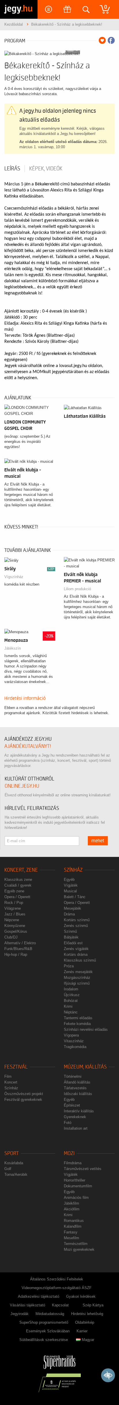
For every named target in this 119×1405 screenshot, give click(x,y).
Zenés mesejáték (78, 972)
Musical (70, 891)
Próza (69, 966)
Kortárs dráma (76, 954)
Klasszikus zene (18, 879)
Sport (11, 1153)
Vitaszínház (74, 1041)
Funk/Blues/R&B (18, 949)
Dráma (69, 914)
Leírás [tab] (12, 168)
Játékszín (12, 648)
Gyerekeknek (75, 1117)
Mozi (69, 1153)
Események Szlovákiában (48, 1331)
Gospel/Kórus (15, 931)
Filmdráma (72, 1163)
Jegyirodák (19, 1314)
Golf (7, 1169)
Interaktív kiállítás (79, 1111)
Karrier (82, 1331)
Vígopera (71, 1035)
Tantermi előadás (78, 1018)
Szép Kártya (93, 1305)
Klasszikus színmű (80, 960)
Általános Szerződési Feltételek (56, 1279)
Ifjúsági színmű (77, 983)
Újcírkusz (72, 995)
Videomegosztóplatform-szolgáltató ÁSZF (57, 1288)
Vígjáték (71, 885)
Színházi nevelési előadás (86, 1029)
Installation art (76, 1128)
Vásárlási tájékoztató (27, 1305)
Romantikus (74, 1220)
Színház (73, 870)
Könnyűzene (14, 925)
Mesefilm (71, 1238)
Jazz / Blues (14, 914)
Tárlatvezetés (75, 1088)
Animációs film (76, 1197)
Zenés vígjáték (76, 949)
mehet (97, 840)
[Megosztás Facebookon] (111, 40)
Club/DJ (11, 937)
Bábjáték (71, 937)
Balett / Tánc (74, 897)
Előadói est (73, 943)
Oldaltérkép (84, 1322)
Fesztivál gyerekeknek (23, 1099)
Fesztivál (16, 1067)
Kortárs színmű (77, 920)
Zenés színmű (76, 925)
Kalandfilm (72, 1226)
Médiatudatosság (50, 1314)
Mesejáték (72, 908)
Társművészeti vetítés (82, 1169)
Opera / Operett (17, 897)
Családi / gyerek (17, 885)
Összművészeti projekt (23, 1094)
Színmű (70, 931)
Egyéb (69, 879)
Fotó (67, 1122)
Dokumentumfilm (78, 1186)
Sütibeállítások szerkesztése (43, 1340)
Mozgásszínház (77, 977)
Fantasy (70, 1232)
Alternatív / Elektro (20, 943)
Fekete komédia (77, 1024)
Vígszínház (13, 577)
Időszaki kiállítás (78, 1094)
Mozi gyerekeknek (79, 1249)
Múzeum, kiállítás (85, 1067)
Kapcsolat (60, 1305)
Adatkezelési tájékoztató (38, 1296)
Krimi (68, 1006)
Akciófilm (71, 1209)
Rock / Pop (13, 902)
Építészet (72, 1105)
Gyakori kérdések (81, 1296)
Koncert (10, 1082)
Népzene (11, 920)
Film (8, 1076)
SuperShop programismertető (43, 1322)
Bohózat (71, 1000)
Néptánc (71, 1012)
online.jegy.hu (22, 786)
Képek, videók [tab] (45, 168)
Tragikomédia (75, 1047)
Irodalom (71, 989)
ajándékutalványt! (27, 746)
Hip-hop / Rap (15, 954)
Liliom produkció (77, 589)
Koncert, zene (21, 870)
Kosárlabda (13, 1163)
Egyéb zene (14, 891)
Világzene (12, 908)
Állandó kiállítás (77, 1082)
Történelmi (72, 1076)
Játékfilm (71, 1203)
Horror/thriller (74, 1180)
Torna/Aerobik (15, 1174)
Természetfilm (76, 1244)
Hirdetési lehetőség (87, 1314)
